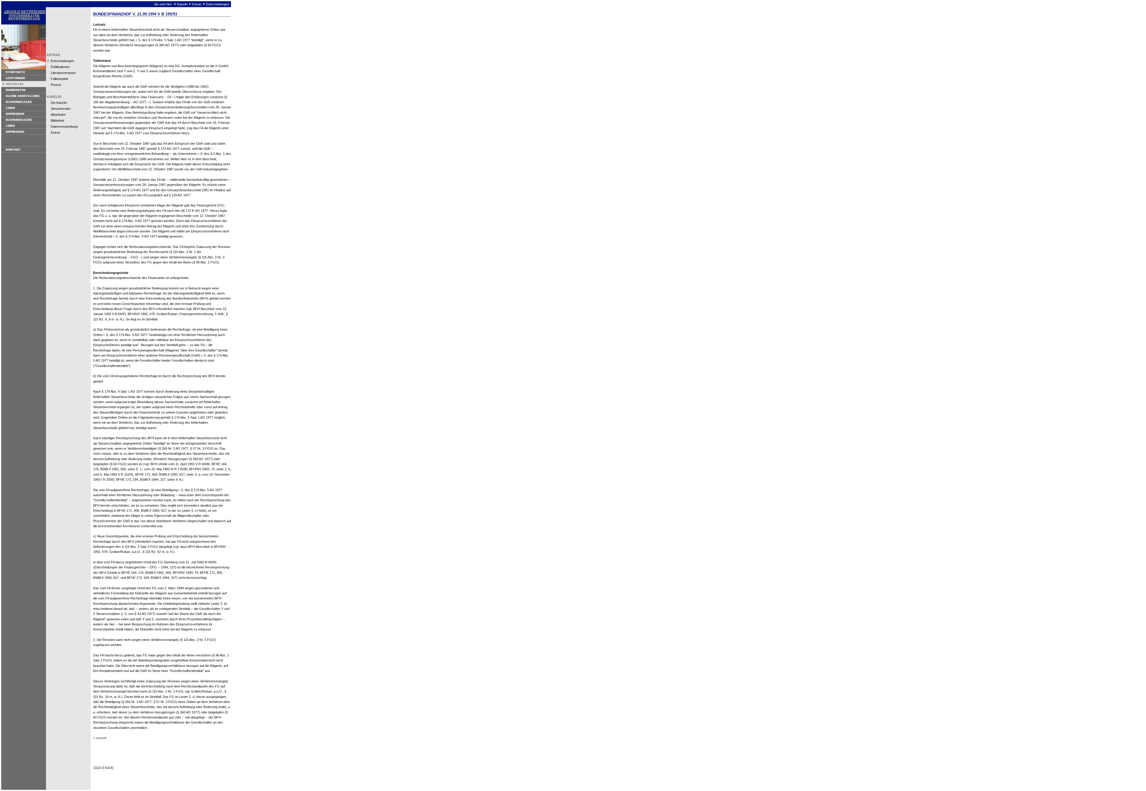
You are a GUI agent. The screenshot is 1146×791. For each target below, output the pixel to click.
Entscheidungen (217, 4)
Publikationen (60, 67)
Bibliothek (57, 120)
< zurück (100, 738)
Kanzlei (182, 4)
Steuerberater (61, 108)
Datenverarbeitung (64, 126)
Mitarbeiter (58, 114)
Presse (56, 85)
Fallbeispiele (59, 79)
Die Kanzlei (59, 102)
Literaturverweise (63, 73)
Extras (196, 4)
